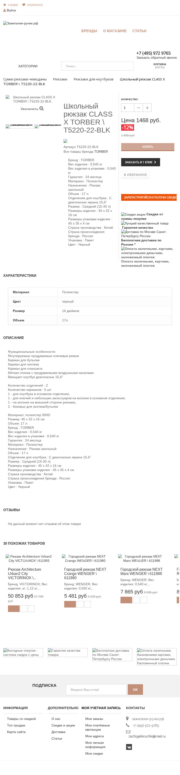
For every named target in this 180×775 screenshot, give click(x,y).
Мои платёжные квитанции (97, 727)
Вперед (34, 118)
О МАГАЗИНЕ (115, 31)
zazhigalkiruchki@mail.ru (147, 736)
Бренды (89, 31)
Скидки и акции (63, 725)
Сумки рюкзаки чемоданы (25, 79)
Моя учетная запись (101, 708)
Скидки (13, 5)
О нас (56, 719)
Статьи (57, 738)
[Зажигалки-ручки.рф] (20, 23)
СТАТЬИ (139, 31)
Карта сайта (16, 732)
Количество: (129, 99)
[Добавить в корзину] (14, 608)
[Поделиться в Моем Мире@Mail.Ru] (74, 256)
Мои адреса (94, 736)
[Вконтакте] (129, 747)
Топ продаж (16, 725)
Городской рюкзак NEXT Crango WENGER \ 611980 (85, 573)
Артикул (70, 147)
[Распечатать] (86, 256)
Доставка (58, 732)
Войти (11, 10)
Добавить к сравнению (31, 608)
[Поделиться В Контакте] (66, 256)
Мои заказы (94, 719)
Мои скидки (94, 753)
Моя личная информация (95, 745)
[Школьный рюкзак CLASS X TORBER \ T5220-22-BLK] (19, 126)
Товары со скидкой (21, 719)
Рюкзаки (60, 79)
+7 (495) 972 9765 (153, 53)
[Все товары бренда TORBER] (90, 141)
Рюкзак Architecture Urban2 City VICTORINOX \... (24, 573)
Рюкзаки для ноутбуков (93, 79)
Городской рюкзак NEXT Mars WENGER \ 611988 (141, 571)
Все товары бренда (78, 151)
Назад (30, 118)
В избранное (135, 174)
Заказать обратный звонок (156, 57)
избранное (35, 5)
